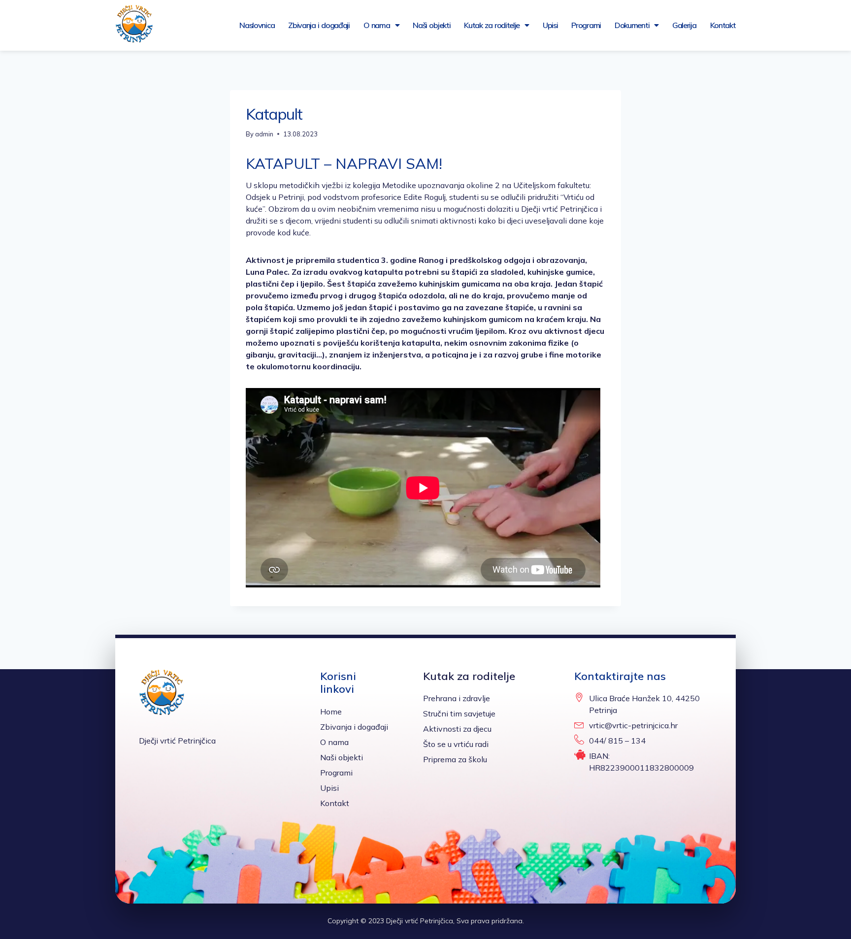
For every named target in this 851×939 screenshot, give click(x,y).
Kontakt (723, 25)
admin (264, 134)
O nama (376, 25)
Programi (586, 25)
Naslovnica (256, 25)
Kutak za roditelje (492, 25)
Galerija (684, 25)
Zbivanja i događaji (319, 25)
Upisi (550, 25)
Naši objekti (431, 25)
